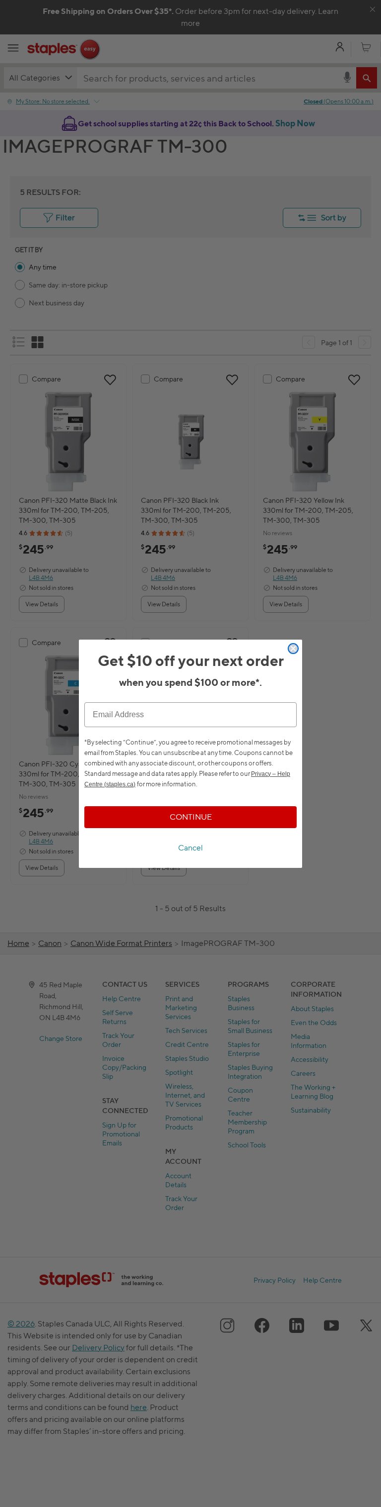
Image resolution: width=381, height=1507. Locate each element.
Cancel (190, 847)
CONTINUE (191, 817)
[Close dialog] (293, 649)
